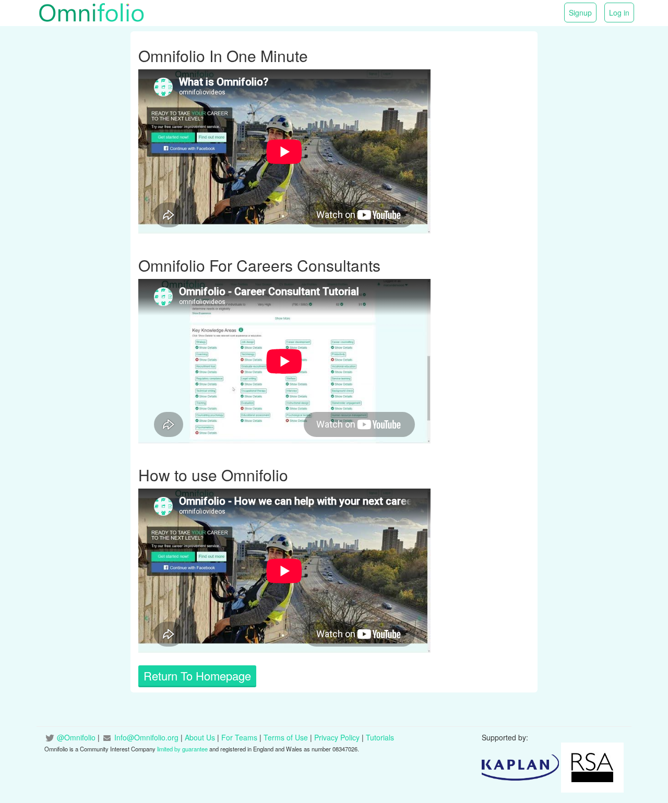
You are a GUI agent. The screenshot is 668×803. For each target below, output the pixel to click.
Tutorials (380, 737)
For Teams (239, 737)
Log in (619, 12)
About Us (200, 737)
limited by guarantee (182, 749)
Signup (580, 12)
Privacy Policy (337, 737)
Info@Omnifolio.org (146, 737)
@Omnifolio (76, 737)
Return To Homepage (197, 675)
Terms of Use (286, 737)
